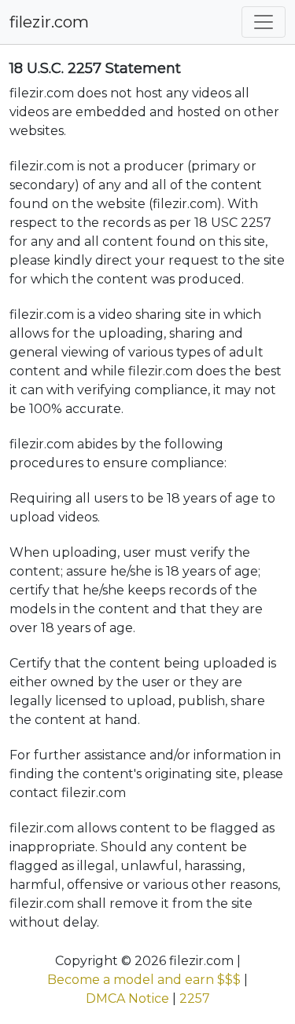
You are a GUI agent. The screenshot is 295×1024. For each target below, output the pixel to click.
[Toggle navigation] (264, 22)
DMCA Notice (127, 998)
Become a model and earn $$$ (144, 979)
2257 (194, 998)
